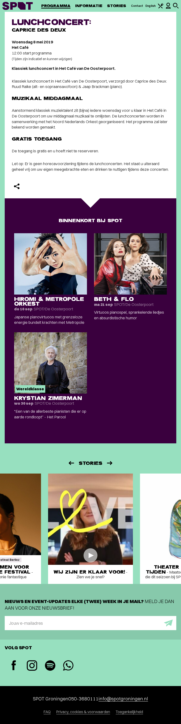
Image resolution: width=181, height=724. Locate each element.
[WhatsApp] (68, 666)
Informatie (88, 5)
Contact (137, 6)
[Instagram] (32, 666)
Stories (116, 5)
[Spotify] (50, 666)
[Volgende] (110, 463)
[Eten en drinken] (161, 7)
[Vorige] (71, 463)
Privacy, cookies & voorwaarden (83, 711)
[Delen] (17, 186)
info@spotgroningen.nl (123, 699)
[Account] (168, 7)
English (150, 6)
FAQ (47, 711)
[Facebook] (14, 666)
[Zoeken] (176, 7)
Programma (55, 5)
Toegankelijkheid (129, 711)
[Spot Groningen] (17, 6)
